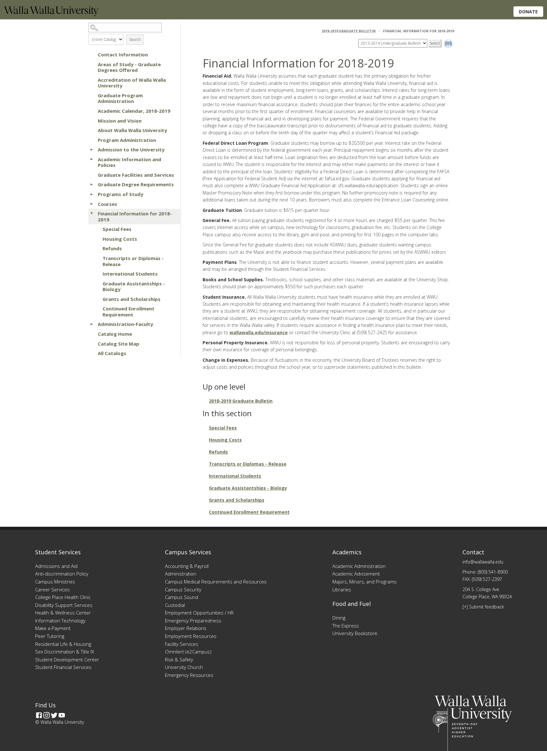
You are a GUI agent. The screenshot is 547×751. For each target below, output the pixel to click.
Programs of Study (120, 194)
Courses (107, 204)
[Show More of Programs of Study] (91, 194)
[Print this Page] (449, 44)
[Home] (51, 14)
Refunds (112, 248)
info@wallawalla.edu (482, 562)
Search (135, 39)
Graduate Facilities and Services (136, 175)
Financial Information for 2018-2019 (135, 216)
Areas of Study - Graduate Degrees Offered (129, 67)
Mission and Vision (119, 121)
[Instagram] (46, 715)
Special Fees (117, 229)
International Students (130, 273)
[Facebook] (39, 715)
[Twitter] (54, 715)
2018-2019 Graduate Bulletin (349, 31)
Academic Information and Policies (129, 162)
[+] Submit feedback (483, 607)
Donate (528, 12)
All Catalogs (112, 353)
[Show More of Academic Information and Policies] (91, 159)
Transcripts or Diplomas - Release (133, 261)
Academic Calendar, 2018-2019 (134, 111)
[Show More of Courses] (91, 204)
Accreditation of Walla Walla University (132, 83)
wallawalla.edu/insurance (258, 332)
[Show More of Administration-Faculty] (91, 324)
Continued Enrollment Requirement (128, 311)
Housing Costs (120, 239)
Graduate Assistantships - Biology (134, 286)
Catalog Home (115, 334)
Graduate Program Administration (120, 98)
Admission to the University (131, 149)
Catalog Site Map (118, 343)
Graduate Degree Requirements (136, 184)
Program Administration (127, 140)
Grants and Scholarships (131, 299)
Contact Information (123, 54)
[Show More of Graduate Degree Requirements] (91, 184)
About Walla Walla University (132, 130)
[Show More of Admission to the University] (91, 149)
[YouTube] (62, 715)
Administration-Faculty (125, 324)
